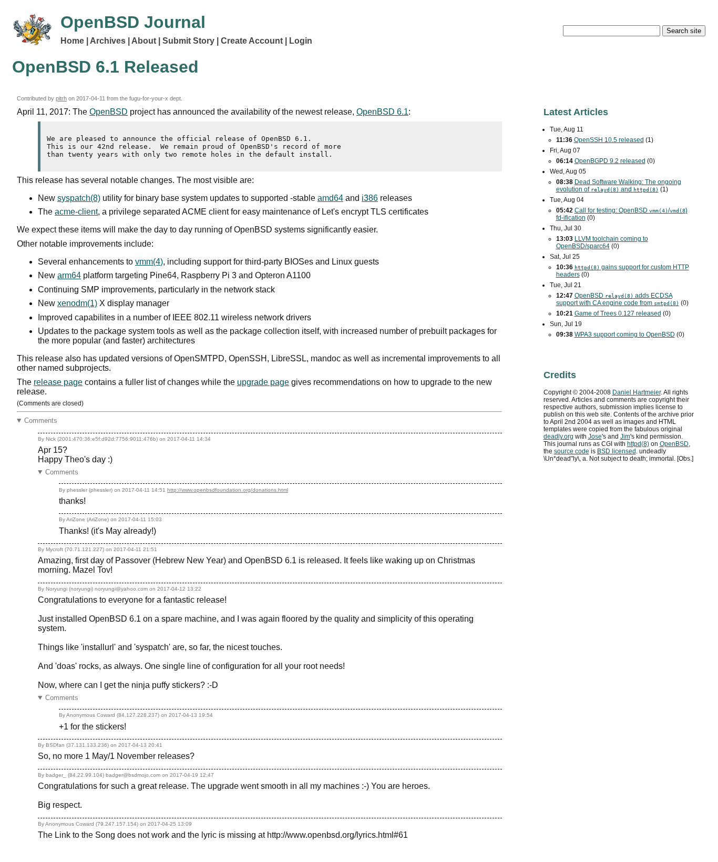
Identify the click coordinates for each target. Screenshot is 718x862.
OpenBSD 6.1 (382, 111)
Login (300, 40)
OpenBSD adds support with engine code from (617, 299)
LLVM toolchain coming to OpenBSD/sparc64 (602, 242)
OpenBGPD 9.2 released (610, 161)
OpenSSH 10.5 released (609, 140)
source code (571, 451)
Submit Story (188, 40)
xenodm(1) (77, 303)
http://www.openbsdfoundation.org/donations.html (227, 490)
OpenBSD (108, 111)
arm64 (69, 275)
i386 (370, 198)
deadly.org (558, 436)
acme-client (76, 211)
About (143, 40)
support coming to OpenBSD (625, 334)
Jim (625, 436)
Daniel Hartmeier (636, 392)
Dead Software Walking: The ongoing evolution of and (618, 185)
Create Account (252, 40)
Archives (108, 40)
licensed (616, 451)
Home (72, 40)
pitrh (61, 98)
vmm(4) (149, 261)
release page (58, 382)
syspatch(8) (78, 198)
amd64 (330, 198)
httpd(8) (638, 444)
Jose (595, 436)
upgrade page (263, 382)
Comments (40, 420)
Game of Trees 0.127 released (618, 313)
